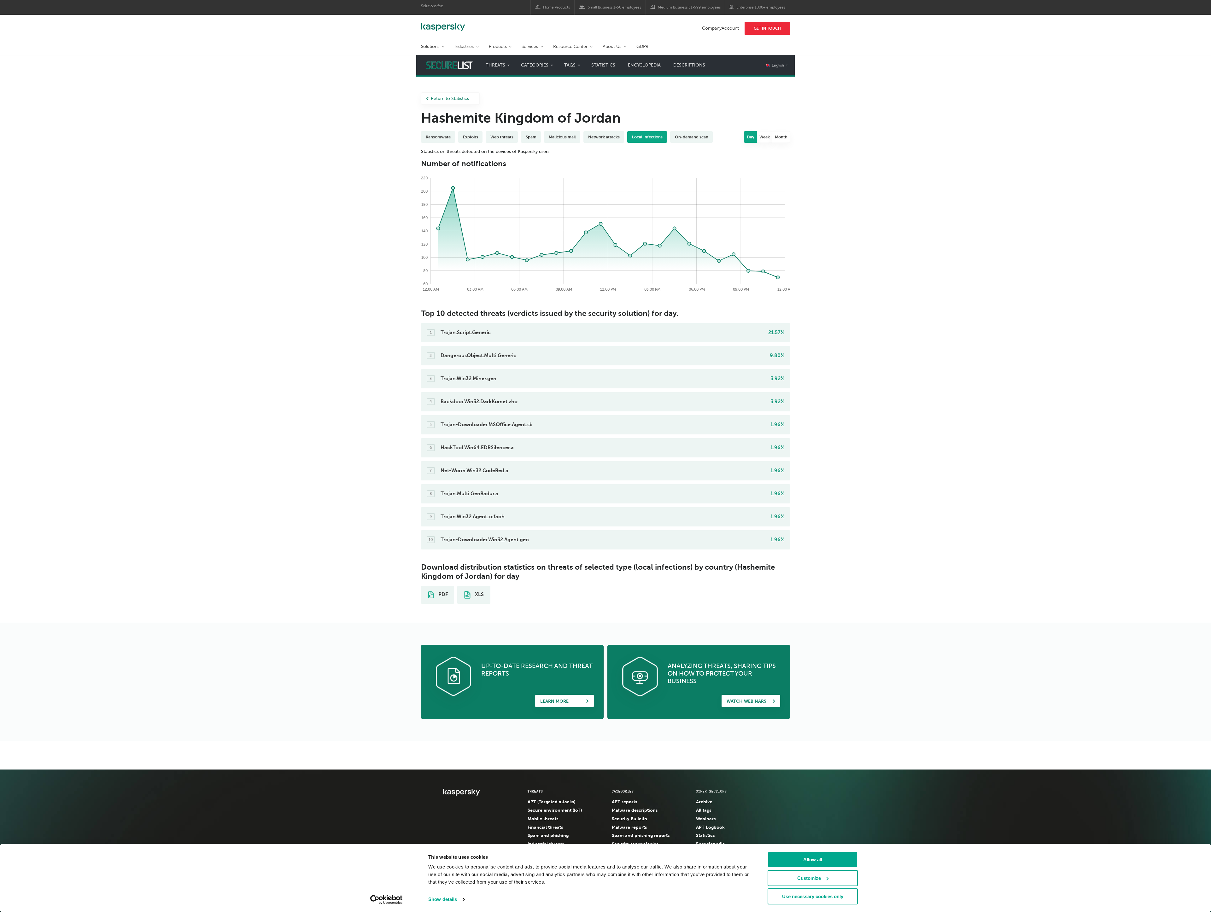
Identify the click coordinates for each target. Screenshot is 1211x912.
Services (530, 46)
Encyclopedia (644, 65)
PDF (442, 594)
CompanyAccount (720, 28)
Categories (623, 791)
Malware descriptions (635, 810)
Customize (809, 878)
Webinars (706, 818)
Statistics (603, 65)
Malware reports (629, 827)
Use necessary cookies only (812, 896)
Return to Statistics (450, 98)
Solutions (430, 46)
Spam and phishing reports (641, 835)
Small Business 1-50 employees (614, 7)
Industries (464, 46)
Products (498, 46)
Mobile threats (543, 818)
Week (764, 137)
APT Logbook (710, 827)
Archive (704, 801)
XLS (479, 594)
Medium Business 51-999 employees (689, 7)
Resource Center (570, 46)
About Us (612, 46)
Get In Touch (767, 28)
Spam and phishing (548, 835)
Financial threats (545, 827)
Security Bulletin (629, 818)
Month (781, 137)
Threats (535, 791)
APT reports (624, 801)
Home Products (556, 7)
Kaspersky (443, 23)
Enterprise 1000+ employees (760, 7)
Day (750, 137)
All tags (703, 810)
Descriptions (689, 65)
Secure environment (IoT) (555, 810)
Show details (442, 899)
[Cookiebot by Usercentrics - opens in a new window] (386, 899)
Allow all (812, 859)
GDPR (642, 46)
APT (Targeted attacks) (551, 801)
